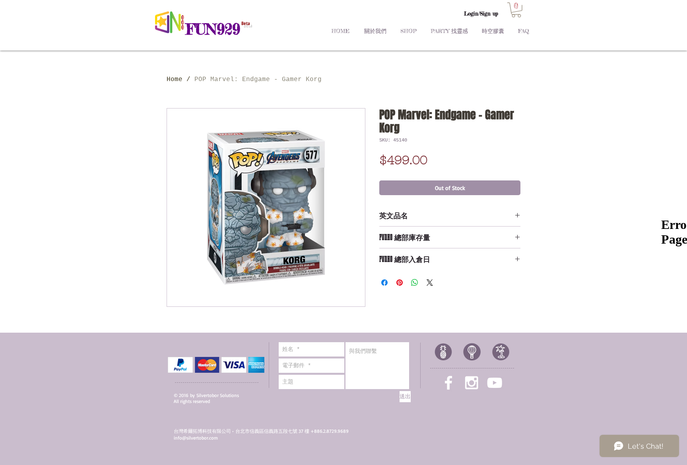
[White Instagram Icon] (471, 383)
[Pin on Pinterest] (399, 282)
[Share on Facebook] (384, 282)
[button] (516, 9)
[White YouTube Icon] (494, 383)
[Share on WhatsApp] (414, 282)
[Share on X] (430, 282)
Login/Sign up (481, 13)
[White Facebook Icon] (448, 383)
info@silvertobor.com (196, 438)
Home (174, 79)
